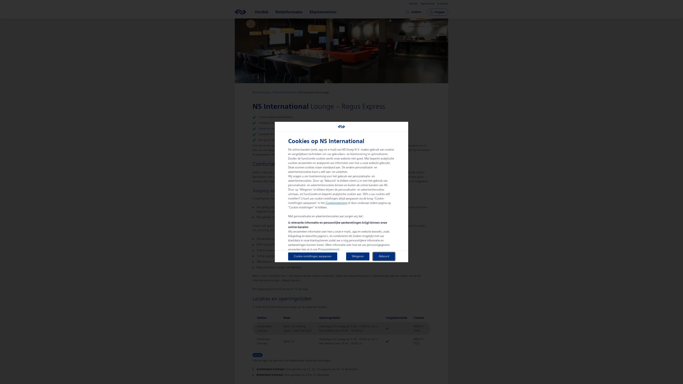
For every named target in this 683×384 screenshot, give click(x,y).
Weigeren (358, 256)
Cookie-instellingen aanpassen (313, 256)
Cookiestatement (336, 203)
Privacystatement (328, 249)
